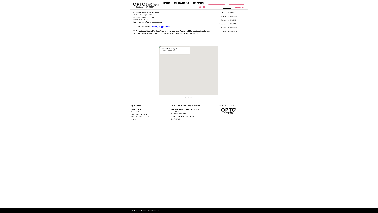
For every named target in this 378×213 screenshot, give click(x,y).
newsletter (210, 7)
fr (233, 7)
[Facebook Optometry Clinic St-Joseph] (204, 7)
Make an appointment (236, 3)
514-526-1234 (239, 7)
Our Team (218, 7)
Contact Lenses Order (216, 3)
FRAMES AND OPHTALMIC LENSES (182, 116)
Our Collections (181, 3)
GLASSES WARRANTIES (178, 114)
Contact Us (227, 7)
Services (166, 3)
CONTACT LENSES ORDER (140, 117)
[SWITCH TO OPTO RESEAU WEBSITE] (228, 114)
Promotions (198, 3)
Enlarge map (188, 97)
